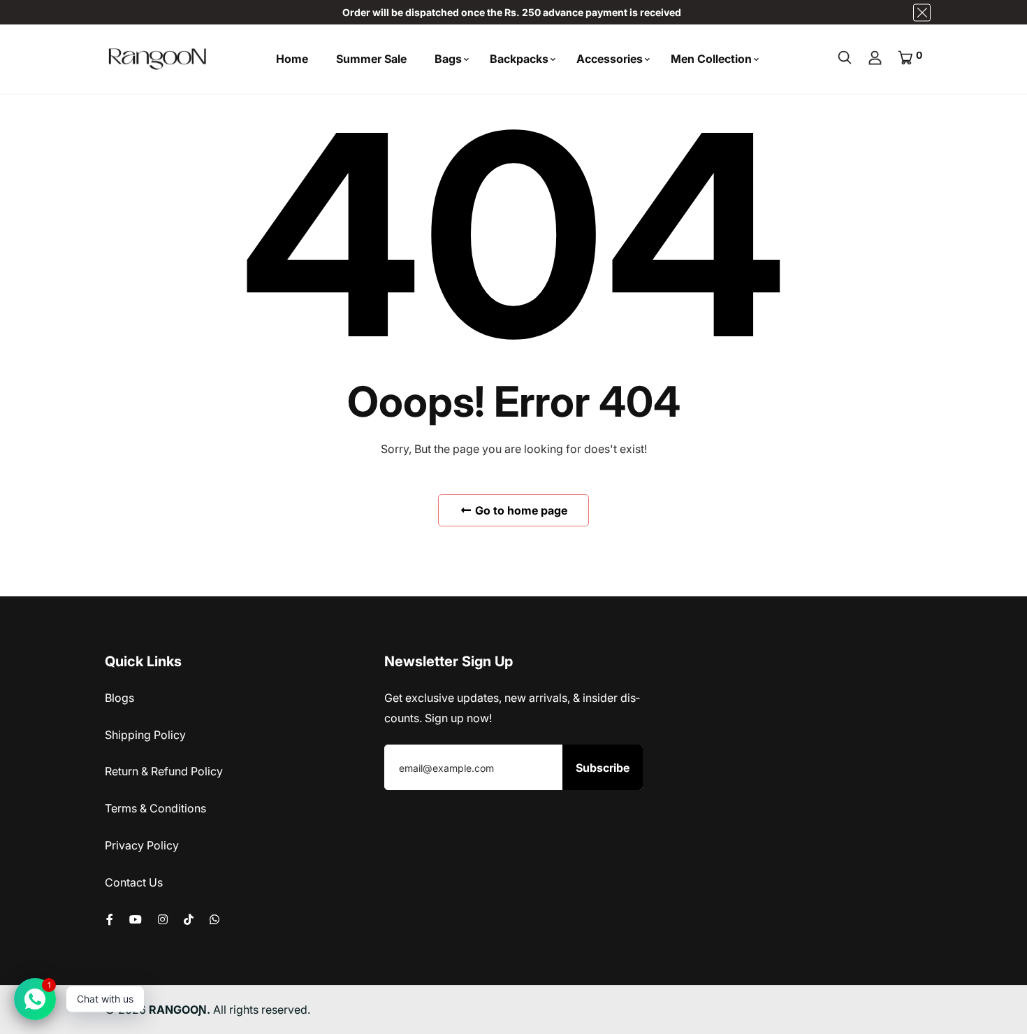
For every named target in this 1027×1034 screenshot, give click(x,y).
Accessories (609, 59)
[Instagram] (162, 919)
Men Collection (711, 59)
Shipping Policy (145, 735)
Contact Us (134, 882)
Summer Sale (371, 59)
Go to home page (519, 510)
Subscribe (602, 768)
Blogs (119, 698)
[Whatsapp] (214, 919)
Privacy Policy (142, 845)
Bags (448, 59)
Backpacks (519, 59)
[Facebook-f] (110, 919)
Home (292, 59)
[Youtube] (135, 919)
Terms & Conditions (155, 808)
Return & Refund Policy (164, 771)
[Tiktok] (188, 919)
